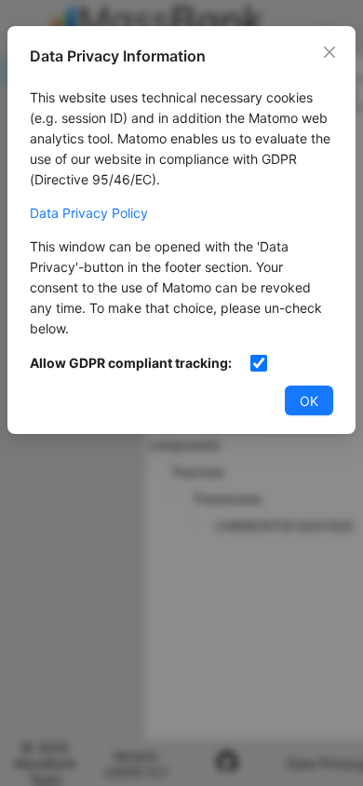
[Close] (329, 52)
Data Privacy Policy (89, 213)
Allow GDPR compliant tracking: (131, 363)
